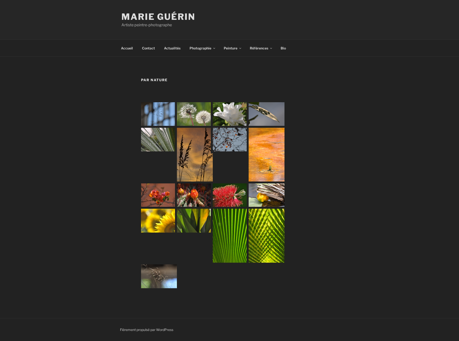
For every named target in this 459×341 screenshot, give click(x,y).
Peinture (230, 48)
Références (259, 48)
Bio (283, 48)
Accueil (127, 48)
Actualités (172, 48)
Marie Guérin (158, 16)
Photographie (200, 48)
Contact (148, 48)
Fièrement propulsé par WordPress (146, 330)
